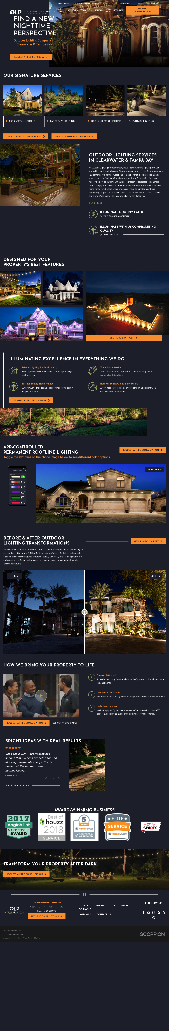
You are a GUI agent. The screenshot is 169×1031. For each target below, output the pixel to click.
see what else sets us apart (29, 401)
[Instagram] (153, 912)
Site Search (153, 3)
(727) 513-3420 (56, 907)
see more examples (122, 338)
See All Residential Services (23, 137)
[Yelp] (158, 912)
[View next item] (59, 778)
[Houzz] (164, 912)
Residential (103, 906)
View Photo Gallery (146, 542)
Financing (139, 3)
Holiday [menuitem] (98, 10)
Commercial (122, 906)
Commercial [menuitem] (87, 10)
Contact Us (104, 914)
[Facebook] (143, 912)
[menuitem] (7, 938)
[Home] (30, 12)
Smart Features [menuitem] (58, 10)
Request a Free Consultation (31, 57)
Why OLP (85, 914)
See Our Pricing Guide (64, 723)
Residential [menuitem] (73, 10)
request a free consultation (24, 723)
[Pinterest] (153, 917)
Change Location (111, 3)
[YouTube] (148, 912)
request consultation (142, 10)
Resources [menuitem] (119, 10)
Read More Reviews (18, 785)
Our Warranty (125, 3)
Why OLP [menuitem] (108, 10)
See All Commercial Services (72, 137)
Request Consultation (45, 917)
